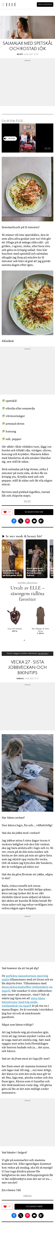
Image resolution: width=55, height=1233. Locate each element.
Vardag (20, 679)
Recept (20, 54)
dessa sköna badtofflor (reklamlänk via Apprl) (27, 989)
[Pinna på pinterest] (27, 520)
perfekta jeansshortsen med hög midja (25, 977)
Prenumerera (45, 5)
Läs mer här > (43, 653)
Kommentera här (34, 512)
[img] (7, 512)
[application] (27, 138)
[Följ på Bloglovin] (41, 520)
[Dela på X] (20, 520)
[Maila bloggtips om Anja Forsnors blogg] (34, 520)
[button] (12, 558)
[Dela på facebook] (13, 520)
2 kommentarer (34, 1206)
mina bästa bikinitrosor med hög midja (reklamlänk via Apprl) (23, 1002)
